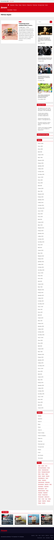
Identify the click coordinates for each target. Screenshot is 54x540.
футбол (43, 503)
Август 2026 (40, 143)
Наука (20, 5)
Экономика (10, 9)
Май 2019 (40, 374)
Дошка (4, 7)
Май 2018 (40, 405)
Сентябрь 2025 (41, 174)
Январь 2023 (40, 258)
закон (47, 478)
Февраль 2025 (41, 194)
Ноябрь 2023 (40, 236)
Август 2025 (40, 177)
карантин (46, 484)
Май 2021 (40, 315)
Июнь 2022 (40, 278)
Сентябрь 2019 (41, 365)
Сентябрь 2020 (41, 334)
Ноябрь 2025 (40, 168)
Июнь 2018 (40, 402)
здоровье (44, 480)
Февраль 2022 (41, 289)
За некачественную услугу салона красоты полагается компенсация (44, 77)
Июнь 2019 (40, 371)
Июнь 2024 (40, 216)
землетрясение (41, 482)
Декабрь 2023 (41, 233)
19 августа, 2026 (20, 521)
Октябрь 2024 (41, 205)
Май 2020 (40, 346)
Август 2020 (40, 337)
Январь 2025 (40, 196)
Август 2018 (40, 396)
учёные (39, 503)
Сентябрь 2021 (41, 303)
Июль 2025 (40, 180)
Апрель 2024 (40, 222)
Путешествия (41, 5)
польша (39, 494)
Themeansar (22, 536)
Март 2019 (40, 379)
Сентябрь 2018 (41, 393)
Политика (35, 5)
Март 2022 (40, 286)
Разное (15, 9)
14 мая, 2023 (22, 27)
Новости (24, 5)
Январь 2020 (40, 357)
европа (43, 476)
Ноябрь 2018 (40, 388)
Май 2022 (40, 281)
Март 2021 (40, 320)
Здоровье (12, 5)
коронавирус (40, 486)
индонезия (47, 482)
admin (28, 27)
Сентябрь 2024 (41, 208)
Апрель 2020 (40, 348)
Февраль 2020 (41, 354)
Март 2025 (40, 191)
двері (47, 474)
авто (46, 465)
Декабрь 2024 (41, 199)
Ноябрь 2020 (40, 329)
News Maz (15, 536)
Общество (29, 5)
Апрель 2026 (40, 154)
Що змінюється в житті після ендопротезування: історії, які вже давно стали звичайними (44, 109)
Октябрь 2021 (41, 301)
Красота (40, 74)
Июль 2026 (40, 146)
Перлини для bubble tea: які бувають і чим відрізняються (33, 520)
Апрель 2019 (40, 376)
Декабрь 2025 (41, 165)
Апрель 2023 (40, 250)
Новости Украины (42, 435)
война (39, 474)
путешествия (40, 496)
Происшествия (41, 444)
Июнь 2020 (40, 343)
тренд (49, 498)
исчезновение (41, 484)
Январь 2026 (40, 163)
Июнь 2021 (40, 312)
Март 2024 (40, 225)
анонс (48, 467)
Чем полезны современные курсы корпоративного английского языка (44, 96)
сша (46, 498)
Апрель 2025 (40, 188)
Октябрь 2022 (41, 267)
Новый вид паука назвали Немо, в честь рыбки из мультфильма (26, 25)
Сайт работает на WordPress (6, 536)
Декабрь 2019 (41, 360)
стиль (43, 498)
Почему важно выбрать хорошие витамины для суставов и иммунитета (43, 114)
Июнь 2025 (40, 182)
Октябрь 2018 (41, 391)
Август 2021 (40, 306)
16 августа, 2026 (46, 521)
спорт (39, 498)
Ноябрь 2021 (40, 298)
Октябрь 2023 (41, 239)
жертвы (47, 476)
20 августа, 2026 (7, 521)
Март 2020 (40, 351)
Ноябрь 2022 (40, 264)
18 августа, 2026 (33, 521)
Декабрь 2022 (41, 261)
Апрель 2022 (40, 284)
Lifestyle (39, 415)
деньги (39, 476)
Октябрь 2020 (41, 331)
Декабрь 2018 (41, 385)
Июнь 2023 (40, 244)
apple (39, 465)
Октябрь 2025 (41, 171)
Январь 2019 (40, 382)
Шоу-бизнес (40, 455)
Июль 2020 (40, 340)
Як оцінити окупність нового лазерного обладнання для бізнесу (44, 123)
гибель (43, 474)
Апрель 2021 (40, 317)
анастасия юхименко (42, 467)
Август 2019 (40, 368)
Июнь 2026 (40, 149)
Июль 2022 (40, 275)
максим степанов (41, 490)
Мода (16, 5)
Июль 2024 (40, 213)
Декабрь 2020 (41, 326)
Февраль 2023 (41, 255)
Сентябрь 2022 (41, 270)
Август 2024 (40, 210)
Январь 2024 (40, 230)
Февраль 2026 (41, 160)
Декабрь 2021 (41, 295)
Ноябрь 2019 (40, 362)
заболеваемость (41, 478)
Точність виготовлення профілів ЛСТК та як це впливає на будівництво (45, 128)
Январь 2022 (40, 292)
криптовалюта (41, 488)
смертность (47, 496)
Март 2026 (40, 157)
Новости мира (41, 432)
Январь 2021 (40, 323)
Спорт (46, 5)
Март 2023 (40, 253)
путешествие (44, 494)
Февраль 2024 (41, 227)
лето (46, 488)
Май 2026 (40, 151)
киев (50, 484)
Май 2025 (40, 185)
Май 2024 (40, 219)
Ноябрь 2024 (40, 202)
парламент (45, 492)
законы (39, 480)
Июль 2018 (40, 399)
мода (47, 490)
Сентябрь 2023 (41, 241)
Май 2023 (40, 247)
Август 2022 (40, 272)
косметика (46, 486)
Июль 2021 (40, 309)
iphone (43, 465)
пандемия (40, 492)
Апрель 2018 (40, 407)
